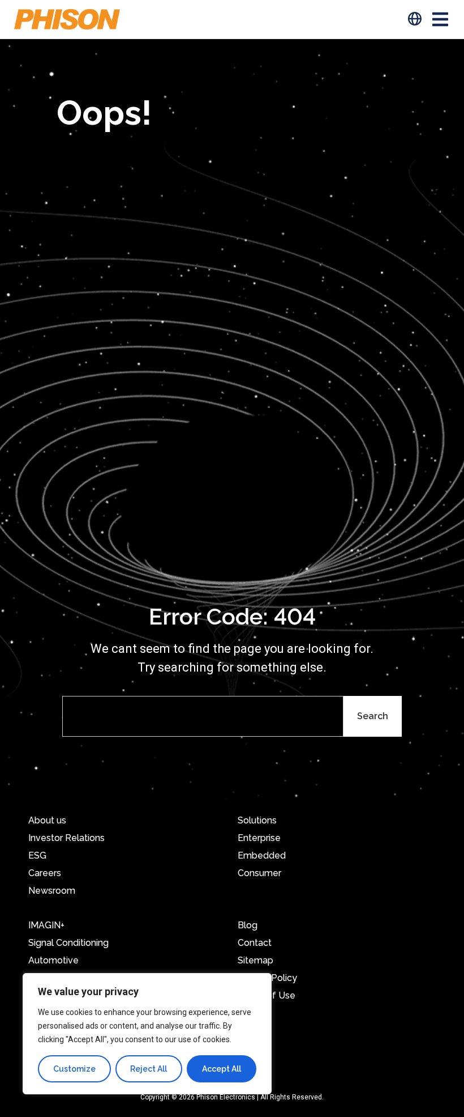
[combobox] (202, 716)
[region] (147, 1033)
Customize (74, 1068)
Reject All (148, 1068)
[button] (440, 19)
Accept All (221, 1068)
